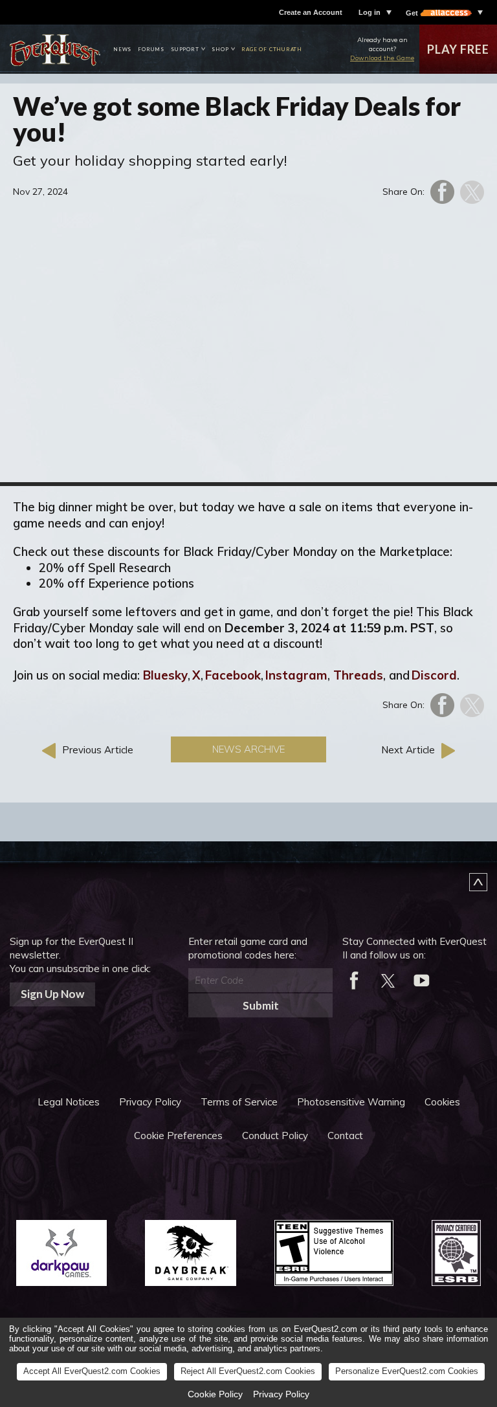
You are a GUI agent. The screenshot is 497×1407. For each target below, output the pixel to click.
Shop (220, 49)
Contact (345, 1135)
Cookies (442, 1102)
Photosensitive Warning (351, 1102)
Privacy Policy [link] (281, 1394)
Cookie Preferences (178, 1135)
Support (185, 49)
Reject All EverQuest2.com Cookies (248, 1371)
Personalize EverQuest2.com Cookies (406, 1371)
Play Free (458, 49)
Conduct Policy (275, 1135)
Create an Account (310, 12)
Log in (370, 12)
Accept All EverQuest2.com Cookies (91, 1371)
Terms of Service (239, 1102)
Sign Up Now (52, 994)
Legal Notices (69, 1102)
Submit (261, 1005)
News (122, 49)
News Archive (248, 749)
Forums (151, 49)
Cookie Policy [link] (215, 1394)
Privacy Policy (150, 1102)
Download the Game (382, 58)
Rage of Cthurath (271, 49)
